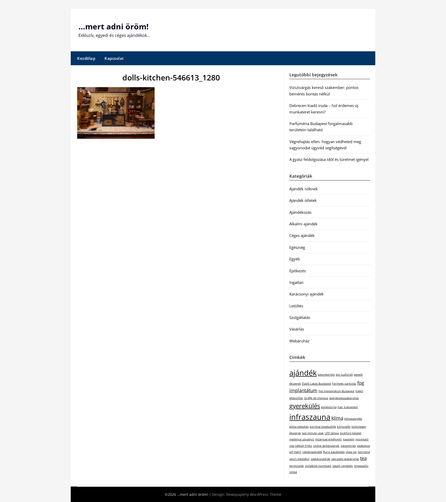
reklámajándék (312, 452)
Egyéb (294, 258)
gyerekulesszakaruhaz (344, 398)
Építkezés (297, 270)
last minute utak (313, 433)
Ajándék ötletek (303, 200)
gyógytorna (329, 407)
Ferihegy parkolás (344, 383)
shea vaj (351, 452)
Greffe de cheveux (316, 398)
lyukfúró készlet (350, 433)
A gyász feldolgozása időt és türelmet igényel (329, 159)
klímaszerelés (353, 419)
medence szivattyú (301, 439)
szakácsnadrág (320, 459)
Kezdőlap (86, 58)
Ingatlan (296, 282)
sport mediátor (299, 459)
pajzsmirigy (348, 446)
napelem (348, 439)
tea (363, 458)
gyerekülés (304, 405)
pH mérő (295, 452)
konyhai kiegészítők (323, 427)
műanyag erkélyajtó (328, 439)
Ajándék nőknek (303, 188)
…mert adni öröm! (113, 26)
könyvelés (344, 427)
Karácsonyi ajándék (306, 294)
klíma (337, 418)
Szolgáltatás (299, 317)
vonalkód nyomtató (318, 466)
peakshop (363, 446)
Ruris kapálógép (334, 452)
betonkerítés (326, 374)
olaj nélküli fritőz (300, 446)
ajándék (303, 373)
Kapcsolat (114, 58)
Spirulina (364, 452)
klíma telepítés (299, 427)
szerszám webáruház (345, 459)
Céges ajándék (302, 235)
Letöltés (296, 305)
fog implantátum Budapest (336, 391)
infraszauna (309, 417)
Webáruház (299, 340)
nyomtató (362, 439)
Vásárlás (296, 329)
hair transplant (348, 407)
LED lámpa (332, 433)
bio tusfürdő (344, 374)
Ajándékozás (300, 212)
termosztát (296, 466)
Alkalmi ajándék (303, 223)
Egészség (297, 247)
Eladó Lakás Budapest (316, 383)
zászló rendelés (342, 466)
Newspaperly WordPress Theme (253, 494)
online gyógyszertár (326, 446)
